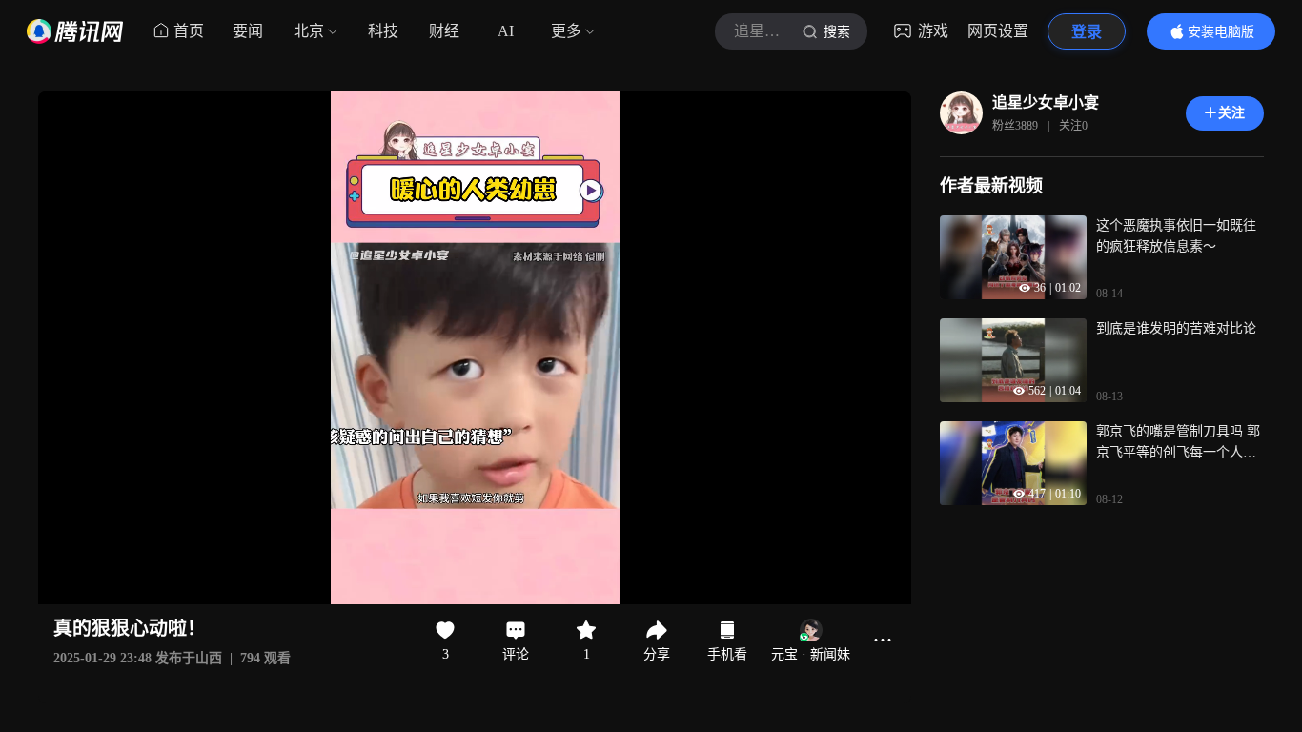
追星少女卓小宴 (1045, 102)
